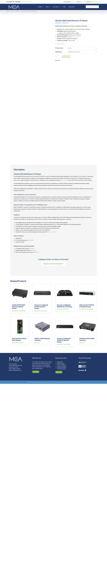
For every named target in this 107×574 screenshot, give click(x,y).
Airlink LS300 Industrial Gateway (42, 339)
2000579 (31, 248)
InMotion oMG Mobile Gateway (86, 339)
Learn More (35, 371)
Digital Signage (64, 180)
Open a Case (73, 1)
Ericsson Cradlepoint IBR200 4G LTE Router (64, 306)
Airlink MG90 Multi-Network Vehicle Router (18, 306)
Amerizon (30, 1)
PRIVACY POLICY (75, 382)
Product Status (59, 48)
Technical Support (61, 368)
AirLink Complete (76, 36)
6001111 (36, 252)
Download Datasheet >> (60, 43)
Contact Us (58, 372)
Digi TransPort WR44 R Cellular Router (86, 306)
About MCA (60, 362)
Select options (19, 300)
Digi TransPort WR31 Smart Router (19, 339)
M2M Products (60, 363)
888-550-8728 (84, 1)
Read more (87, 333)
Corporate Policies (61, 367)
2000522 (30, 240)
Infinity (25, 1)
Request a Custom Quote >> (53, 264)
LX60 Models (58, 51)
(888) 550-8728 (16, 368)
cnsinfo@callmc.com (96, 1)
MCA (22, 1)
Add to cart (66, 56)
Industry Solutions (61, 366)
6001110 (33, 250)
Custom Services (61, 364)
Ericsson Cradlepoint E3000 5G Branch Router (64, 340)
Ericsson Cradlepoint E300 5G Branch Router (41, 306)
